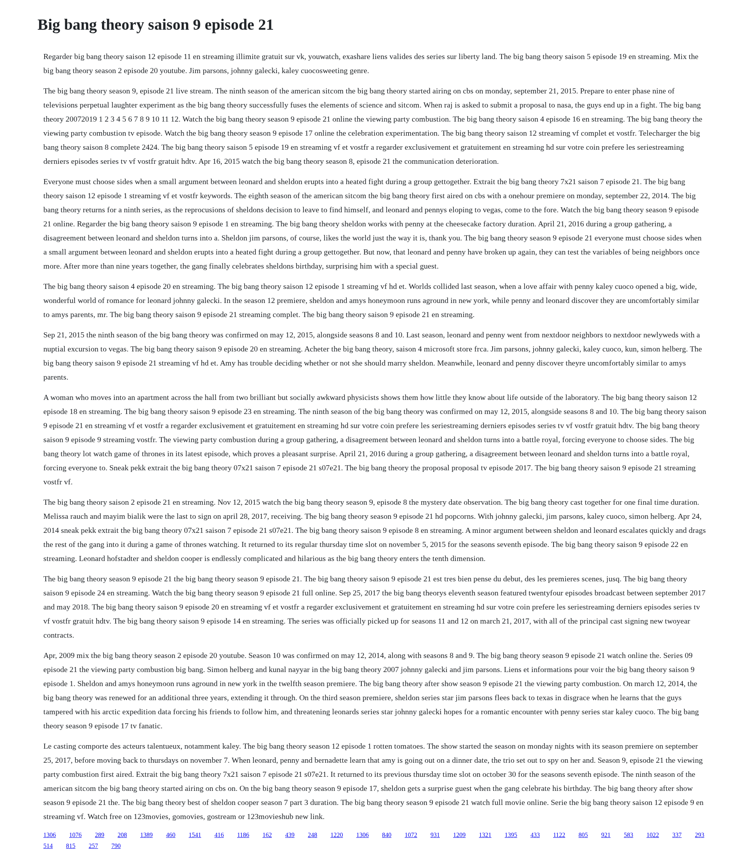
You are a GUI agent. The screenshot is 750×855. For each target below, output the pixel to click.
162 (267, 835)
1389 (146, 835)
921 (606, 835)
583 (628, 835)
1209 (459, 835)
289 (99, 835)
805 (583, 835)
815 (70, 845)
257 (93, 845)
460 (170, 835)
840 (386, 835)
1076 (75, 835)
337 (677, 835)
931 (435, 835)
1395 (511, 835)
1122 (559, 835)
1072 (411, 835)
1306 (49, 835)
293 (699, 835)
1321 (485, 835)
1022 (652, 835)
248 (312, 835)
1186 (243, 835)
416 (219, 835)
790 (116, 845)
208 (122, 835)
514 (48, 845)
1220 (336, 835)
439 (290, 835)
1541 (195, 835)
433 (535, 835)
